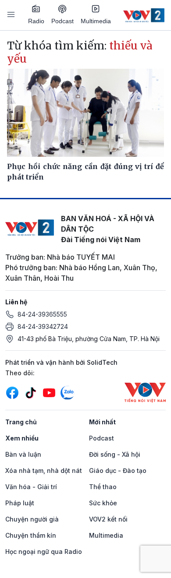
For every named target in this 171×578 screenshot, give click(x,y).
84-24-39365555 (42, 314)
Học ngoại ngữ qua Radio (43, 551)
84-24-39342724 (43, 326)
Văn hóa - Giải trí (31, 486)
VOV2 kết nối (108, 519)
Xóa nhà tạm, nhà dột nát (43, 470)
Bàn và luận (23, 454)
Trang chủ (21, 422)
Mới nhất (102, 422)
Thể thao (103, 486)
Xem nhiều (22, 438)
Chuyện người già (32, 519)
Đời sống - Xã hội (114, 454)
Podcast (62, 21)
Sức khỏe (103, 503)
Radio (36, 21)
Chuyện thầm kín (30, 535)
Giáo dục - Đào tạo (117, 470)
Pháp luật (19, 503)
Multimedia (96, 21)
